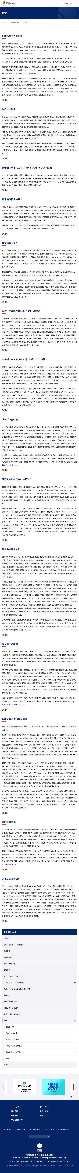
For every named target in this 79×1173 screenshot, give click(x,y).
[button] (76, 3)
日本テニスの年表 (12, 1039)
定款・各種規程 (9, 963)
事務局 (6, 1064)
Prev (4, 1087)
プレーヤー (44, 1107)
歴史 (5, 1020)
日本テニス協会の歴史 (14, 1045)
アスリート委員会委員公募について (17, 989)
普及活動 (14, 1115)
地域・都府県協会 (10, 1001)
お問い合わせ (21, 1129)
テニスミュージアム (13, 1052)
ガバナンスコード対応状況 (13, 982)
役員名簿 (7, 951)
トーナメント (16, 1107)
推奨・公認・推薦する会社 (13, 1014)
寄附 (41, 1115)
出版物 (6, 995)
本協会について (16, 22)
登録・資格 (44, 1111)
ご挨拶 (6, 938)
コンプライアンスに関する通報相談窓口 (58, 1129)
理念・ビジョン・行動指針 (13, 944)
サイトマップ (8, 1129)
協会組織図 (8, 957)
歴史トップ (10, 1027)
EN (71, 3)
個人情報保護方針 (35, 1129)
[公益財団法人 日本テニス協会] (9, 2)
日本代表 (14, 1111)
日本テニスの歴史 (12, 1033)
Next (74, 1087)
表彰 (7, 1058)
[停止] (71, 1097)
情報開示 (7, 970)
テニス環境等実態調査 (12, 976)
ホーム (4, 22)
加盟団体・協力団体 (11, 1008)
